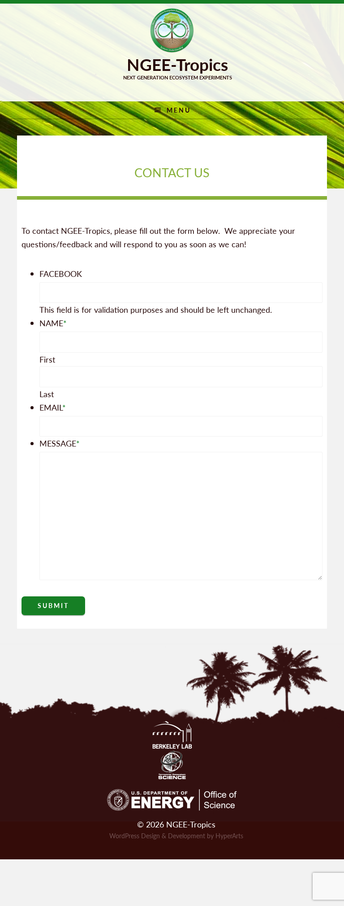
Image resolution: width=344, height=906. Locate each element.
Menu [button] (179, 109)
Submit (53, 605)
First (47, 359)
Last (46, 393)
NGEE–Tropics (172, 30)
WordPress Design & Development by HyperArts (176, 835)
